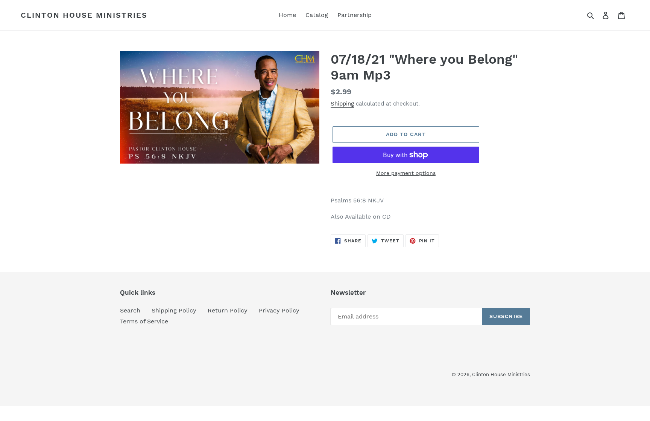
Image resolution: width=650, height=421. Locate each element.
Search (130, 310)
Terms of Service (144, 321)
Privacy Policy (279, 310)
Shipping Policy (174, 310)
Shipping (342, 103)
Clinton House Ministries (84, 15)
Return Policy (228, 310)
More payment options (406, 173)
